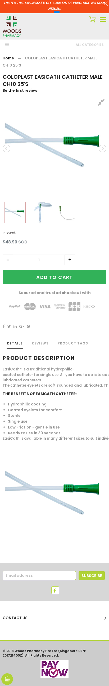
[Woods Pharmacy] (12, 26)
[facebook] (55, 590)
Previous (7, 148)
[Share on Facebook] (4, 326)
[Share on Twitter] (9, 326)
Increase (70, 260)
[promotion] (106, 4)
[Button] (103, 19)
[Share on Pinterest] (28, 326)
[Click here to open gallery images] (102, 103)
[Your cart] (91, 20)
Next (102, 148)
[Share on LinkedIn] (15, 326)
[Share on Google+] (21, 326)
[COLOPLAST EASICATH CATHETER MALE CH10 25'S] (15, 212)
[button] (8, 260)
